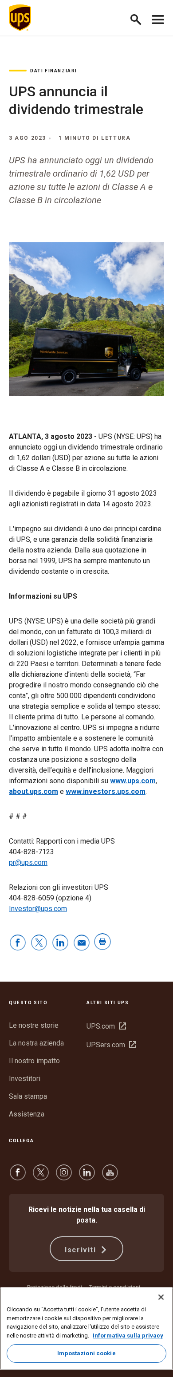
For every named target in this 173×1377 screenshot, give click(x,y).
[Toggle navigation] (158, 17)
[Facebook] (18, 1176)
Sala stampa (28, 1096)
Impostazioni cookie (86, 1353)
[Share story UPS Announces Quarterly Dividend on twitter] (39, 943)
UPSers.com (111, 1045)
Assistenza (26, 1114)
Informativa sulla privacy (128, 1335)
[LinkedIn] (87, 1176)
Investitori (24, 1078)
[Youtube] (110, 1176)
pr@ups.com (28, 862)
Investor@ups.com (38, 908)
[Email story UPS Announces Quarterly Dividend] (81, 943)
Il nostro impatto (34, 1061)
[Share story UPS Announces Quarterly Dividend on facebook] (18, 943)
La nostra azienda (36, 1043)
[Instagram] (64, 1176)
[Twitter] (41, 1176)
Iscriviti (81, 1250)
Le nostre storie (34, 1025)
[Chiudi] (161, 1297)
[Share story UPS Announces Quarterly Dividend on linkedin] (60, 943)
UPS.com (106, 1026)
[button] (139, 18)
